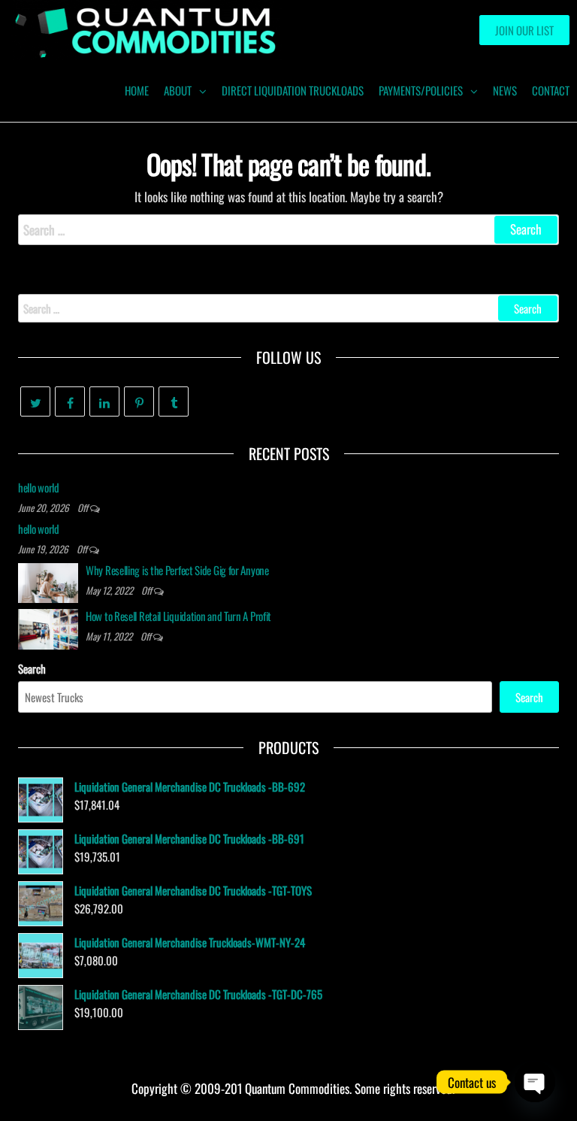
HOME (137, 90)
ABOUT (178, 90)
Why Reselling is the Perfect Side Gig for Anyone (177, 570)
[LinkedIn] (104, 401)
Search (32, 668)
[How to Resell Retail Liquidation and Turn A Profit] (48, 627)
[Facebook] (70, 401)
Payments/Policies (421, 90)
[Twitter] (35, 401)
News (505, 90)
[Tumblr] (174, 401)
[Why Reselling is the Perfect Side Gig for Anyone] (48, 581)
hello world (38, 487)
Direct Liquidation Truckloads (293, 90)
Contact (550, 90)
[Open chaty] (535, 1082)
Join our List (524, 30)
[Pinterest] (139, 401)
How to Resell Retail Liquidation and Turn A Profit (178, 615)
